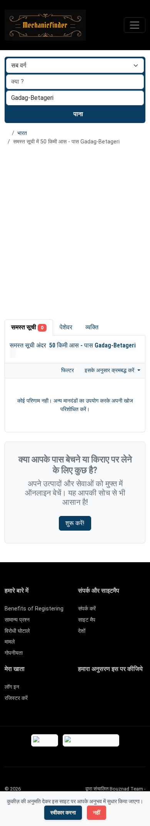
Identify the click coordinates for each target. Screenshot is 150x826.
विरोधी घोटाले (17, 631)
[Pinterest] (127, 690)
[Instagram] (105, 690)
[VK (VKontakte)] (105, 703)
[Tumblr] (116, 703)
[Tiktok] (138, 690)
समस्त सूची (27, 327)
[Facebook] (83, 690)
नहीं (96, 812)
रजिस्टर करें (16, 698)
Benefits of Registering (34, 608)
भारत (22, 133)
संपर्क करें (87, 608)
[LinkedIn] (116, 690)
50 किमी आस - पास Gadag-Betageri (92, 345)
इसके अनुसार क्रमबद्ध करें (110, 370)
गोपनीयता (14, 653)
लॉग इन (12, 687)
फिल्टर (67, 370)
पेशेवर (66, 327)
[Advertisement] (75, 231)
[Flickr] (127, 703)
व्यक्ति (91, 327)
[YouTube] (83, 703)
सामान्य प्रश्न (17, 620)
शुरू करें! (75, 523)
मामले (10, 642)
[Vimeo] (94, 703)
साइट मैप (86, 620)
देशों (81, 631)
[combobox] (75, 98)
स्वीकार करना (63, 812)
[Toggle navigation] (134, 25)
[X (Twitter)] (94, 690)
